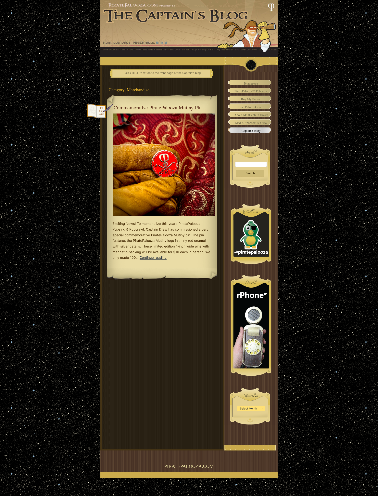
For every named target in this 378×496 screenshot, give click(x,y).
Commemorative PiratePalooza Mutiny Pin (158, 107)
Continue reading (153, 258)
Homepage (251, 83)
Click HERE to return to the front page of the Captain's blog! (163, 72)
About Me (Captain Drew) (251, 115)
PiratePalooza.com (189, 466)
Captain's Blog (251, 130)
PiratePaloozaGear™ (251, 107)
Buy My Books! (251, 99)
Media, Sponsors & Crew (251, 123)
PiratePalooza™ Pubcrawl (251, 91)
